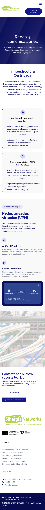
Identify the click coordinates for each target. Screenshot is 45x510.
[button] (40, 4)
